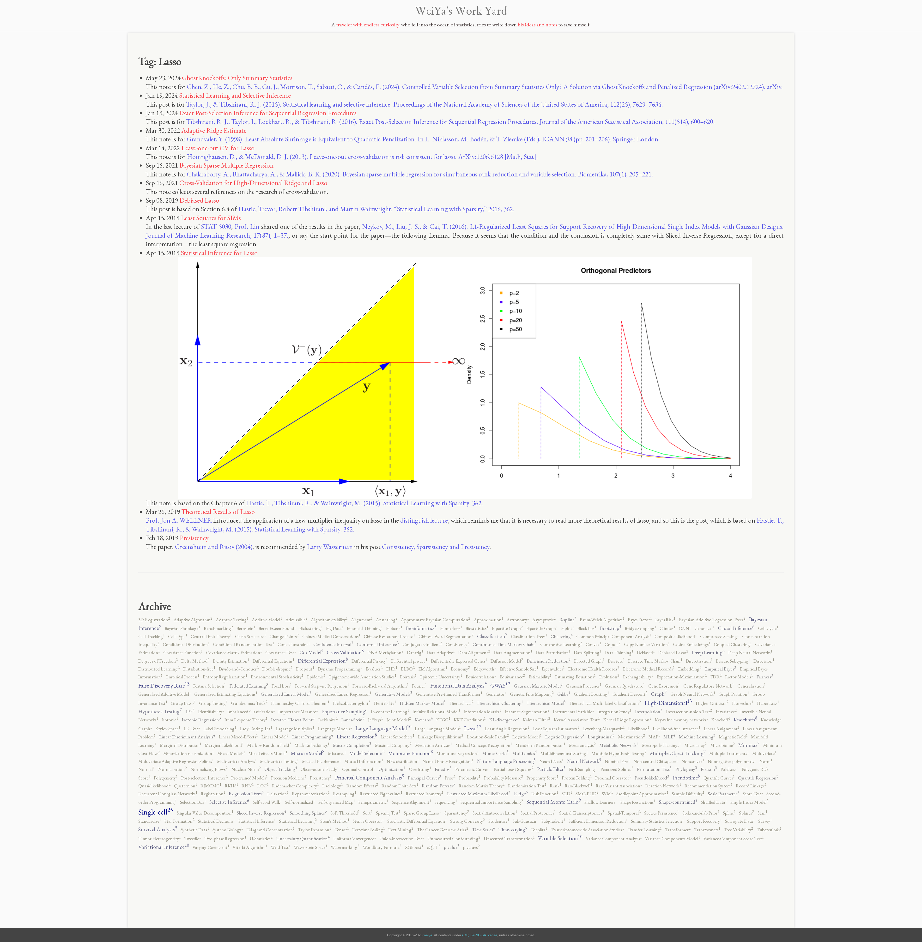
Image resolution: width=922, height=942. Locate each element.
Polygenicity (165, 778)
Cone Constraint (294, 644)
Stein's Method (334, 821)
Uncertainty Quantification (303, 838)
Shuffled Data (714, 802)
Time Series (483, 830)
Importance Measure (298, 712)
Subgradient (553, 821)
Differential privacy (409, 661)
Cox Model (311, 652)
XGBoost (414, 847)
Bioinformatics (421, 628)
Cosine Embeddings (691, 644)
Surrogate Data (740, 821)
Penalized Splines (616, 769)
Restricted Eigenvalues (381, 794)
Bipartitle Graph (542, 628)
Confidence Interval (333, 644)
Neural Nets (551, 761)
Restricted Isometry (424, 794)
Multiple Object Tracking (678, 753)
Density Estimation (231, 661)
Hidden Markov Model (423, 703)
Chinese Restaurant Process (389, 637)
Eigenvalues (553, 669)
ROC (262, 786)
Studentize (498, 821)
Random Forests (438, 786)
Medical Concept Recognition (483, 745)
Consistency (457, 644)
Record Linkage (751, 786)
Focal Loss (281, 686)
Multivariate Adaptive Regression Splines (175, 761)
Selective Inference (229, 802)
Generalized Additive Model (164, 694)
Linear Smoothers (397, 737)
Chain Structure (250, 637)
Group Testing (213, 703)
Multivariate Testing (279, 761)
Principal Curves (424, 778)
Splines (746, 813)
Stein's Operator (368, 821)
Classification (492, 636)
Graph (659, 693)
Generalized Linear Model (286, 694)
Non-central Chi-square (655, 761)
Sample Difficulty (688, 794)
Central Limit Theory (211, 637)
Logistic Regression (564, 737)
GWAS (500, 685)
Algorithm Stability (329, 620)
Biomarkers (451, 628)
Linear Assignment (721, 729)
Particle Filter (551, 769)
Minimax (748, 745)
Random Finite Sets (400, 786)
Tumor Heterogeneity (159, 839)
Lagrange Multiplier (295, 729)
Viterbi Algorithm (250, 847)
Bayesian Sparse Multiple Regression (226, 165)
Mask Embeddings (312, 745)
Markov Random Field (269, 745)
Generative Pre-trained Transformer (449, 694)
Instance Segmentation (526, 712)
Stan (762, 813)
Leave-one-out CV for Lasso (218, 148)
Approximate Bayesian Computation (435, 620)
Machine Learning (697, 737)
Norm (765, 761)
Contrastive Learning (561, 644)
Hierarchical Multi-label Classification (605, 703)
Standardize (149, 821)
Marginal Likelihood (224, 745)
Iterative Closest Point (293, 720)
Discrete (616, 661)
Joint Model (398, 720)
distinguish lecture (424, 520)
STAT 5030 (216, 226)
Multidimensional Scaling (564, 753)
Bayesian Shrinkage (182, 628)
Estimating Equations (575, 677)
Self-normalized (300, 802)
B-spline (567, 619)
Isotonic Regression (201, 720)
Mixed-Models (231, 753)
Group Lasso (183, 703)
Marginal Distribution (180, 745)
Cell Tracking (151, 637)
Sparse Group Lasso (422, 813)
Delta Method (195, 661)
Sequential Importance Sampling (492, 802)
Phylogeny (686, 769)
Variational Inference (163, 847)
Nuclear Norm (246, 769)
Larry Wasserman (330, 546)
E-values (373, 669)
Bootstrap (610, 628)
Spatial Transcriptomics (581, 813)
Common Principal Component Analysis (613, 637)
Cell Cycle (768, 628)
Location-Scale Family (488, 737)
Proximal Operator (613, 778)
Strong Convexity (467, 821)
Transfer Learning (644, 830)
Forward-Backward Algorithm (380, 686)
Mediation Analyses (433, 745)
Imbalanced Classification (251, 712)
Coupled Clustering (733, 644)
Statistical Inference (256, 821)
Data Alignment (474, 653)
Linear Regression (357, 736)
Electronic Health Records (593, 669)
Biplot (567, 628)
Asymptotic (544, 620)
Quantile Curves (719, 778)
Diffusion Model (507, 661)
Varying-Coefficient (211, 847)
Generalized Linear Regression (343, 694)
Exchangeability (638, 677)
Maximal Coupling (393, 745)
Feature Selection (209, 686)
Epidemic (316, 677)
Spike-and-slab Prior (700, 813)
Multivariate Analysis (236, 761)
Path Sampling (583, 769)
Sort (367, 813)
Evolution (609, 677)
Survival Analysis (157, 829)
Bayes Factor (640, 620)
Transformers (707, 830)
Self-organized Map (336, 802)
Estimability (539, 677)
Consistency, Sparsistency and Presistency (435, 546)
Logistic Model (526, 737)
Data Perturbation (553, 653)
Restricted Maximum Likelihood (478, 794)
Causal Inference (736, 628)
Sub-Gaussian (525, 821)
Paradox (443, 769)
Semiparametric (373, 802)
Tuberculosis (769, 830)
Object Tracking (280, 769)
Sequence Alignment (411, 802)
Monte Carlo (495, 753)
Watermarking (345, 847)
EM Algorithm (432, 669)
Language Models (335, 729)
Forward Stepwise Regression (322, 686)
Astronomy (518, 620)
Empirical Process (182, 677)
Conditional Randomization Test (243, 644)
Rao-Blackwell (578, 786)
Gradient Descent (630, 694)
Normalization (172, 769)
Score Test (753, 794)
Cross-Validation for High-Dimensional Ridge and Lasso (253, 182)
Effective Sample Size (518, 669)
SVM (607, 794)
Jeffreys (375, 720)
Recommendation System (708, 786)
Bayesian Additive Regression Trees (712, 620)
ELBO (408, 669)
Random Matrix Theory (481, 786)
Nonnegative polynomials (732, 761)
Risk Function (544, 794)
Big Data (334, 628)
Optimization (391, 769)
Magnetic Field (733, 737)
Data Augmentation (513, 653)
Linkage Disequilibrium (440, 737)
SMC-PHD (587, 794)
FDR (716, 677)
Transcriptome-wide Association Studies (587, 830)
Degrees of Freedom (158, 661)
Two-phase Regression (225, 839)
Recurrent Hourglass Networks (167, 794)
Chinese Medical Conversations (331, 637)
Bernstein (246, 628)
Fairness (764, 677)
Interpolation (648, 711)
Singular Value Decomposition (205, 813)
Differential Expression (323, 660)
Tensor (341, 830)
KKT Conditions (469, 720)
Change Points (284, 637)
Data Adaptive (441, 653)
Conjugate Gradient (422, 644)
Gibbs (563, 694)
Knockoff (720, 720)
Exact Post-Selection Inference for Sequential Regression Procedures (268, 113)
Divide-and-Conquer (239, 669)
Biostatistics (477, 628)
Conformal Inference (378, 644)
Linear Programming (312, 737)
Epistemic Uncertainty (441, 677)
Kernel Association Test (577, 720)
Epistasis (408, 677)
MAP (654, 737)
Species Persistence (661, 813)
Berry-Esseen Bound (277, 628)
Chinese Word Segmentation (446, 637)
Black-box (586, 628)
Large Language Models (438, 729)
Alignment (361, 620)
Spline (729, 813)
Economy (460, 669)
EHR (391, 669)
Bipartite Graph (507, 628)
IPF (189, 711)
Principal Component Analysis (369, 777)
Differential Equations (273, 661)
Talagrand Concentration (270, 830)
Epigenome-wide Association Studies (362, 677)
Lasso (472, 728)
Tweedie (192, 839)
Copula (612, 644)
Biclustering (310, 628)
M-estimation (631, 737)
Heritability (385, 703)
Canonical (704, 628)
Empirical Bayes (720, 669)
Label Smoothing (219, 729)
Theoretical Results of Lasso (218, 511)
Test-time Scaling (368, 830)
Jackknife (328, 720)
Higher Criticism (712, 703)
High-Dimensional (668, 702)
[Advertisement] (461, 884)
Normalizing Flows (209, 769)
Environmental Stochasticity (277, 677)
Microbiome (722, 745)
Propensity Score (542, 778)
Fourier (419, 686)
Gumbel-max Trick (249, 703)
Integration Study (614, 712)
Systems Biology (227, 830)
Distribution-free (199, 669)
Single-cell (155, 812)
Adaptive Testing (232, 620)
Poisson (709, 769)
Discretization (699, 661)
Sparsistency (456, 813)
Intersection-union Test (689, 712)
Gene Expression (664, 686)
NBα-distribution (403, 761)
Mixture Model (307, 753)
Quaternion (185, 786)
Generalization (751, 686)
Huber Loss (768, 703)
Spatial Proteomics (538, 813)
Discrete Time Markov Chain (655, 661)
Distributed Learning (159, 669)
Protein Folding (577, 778)
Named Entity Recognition (447, 761)
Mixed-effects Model (268, 753)
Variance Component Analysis (614, 839)
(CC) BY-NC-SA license (479, 935)
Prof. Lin (247, 226)
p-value (451, 847)
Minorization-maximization (188, 753)
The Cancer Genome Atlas (442, 830)
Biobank (394, 628)
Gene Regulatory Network (708, 686)
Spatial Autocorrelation (495, 813)
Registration (213, 794)
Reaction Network (663, 786)
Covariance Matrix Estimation (234, 653)
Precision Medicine (288, 778)
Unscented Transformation (509, 839)
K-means (423, 720)
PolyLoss (729, 769)
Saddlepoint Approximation (642, 794)
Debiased (646, 653)
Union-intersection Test (401, 839)
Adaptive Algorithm (193, 620)
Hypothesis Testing (160, 711)
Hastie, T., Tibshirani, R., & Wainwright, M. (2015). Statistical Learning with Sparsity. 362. (364, 503)
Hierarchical (461, 703)
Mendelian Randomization (540, 745)
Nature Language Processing (506, 761)
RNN (248, 786)
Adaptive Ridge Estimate (213, 130)
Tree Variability (738, 830)
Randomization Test (527, 786)
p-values (471, 847)
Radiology (332, 786)
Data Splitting (587, 653)
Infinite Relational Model (436, 712)
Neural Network (584, 761)
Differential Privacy (370, 661)
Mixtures (337, 753)
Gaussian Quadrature (625, 686)
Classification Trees (529, 637)
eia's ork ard (461, 10)
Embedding (689, 669)
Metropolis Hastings (661, 745)
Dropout (305, 669)
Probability (469, 778)
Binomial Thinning (364, 628)
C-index (667, 628)
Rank (555, 786)
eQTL (433, 847)
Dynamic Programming (340, 669)
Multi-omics (524, 753)
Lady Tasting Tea (256, 729)
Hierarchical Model (546, 703)
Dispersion (763, 661)
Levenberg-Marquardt (603, 729)
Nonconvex (692, 761)
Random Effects (362, 786)
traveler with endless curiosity (367, 24)
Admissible (296, 620)
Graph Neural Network (692, 694)
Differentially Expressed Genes (459, 661)
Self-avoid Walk (267, 802)
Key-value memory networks (681, 720)
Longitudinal (601, 737)
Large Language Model (383, 728)
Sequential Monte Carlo (554, 801)
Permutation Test (654, 769)
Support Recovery (704, 821)
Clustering (562, 636)
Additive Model (267, 620)
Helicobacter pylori (351, 703)
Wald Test (280, 847)
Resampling (344, 794)
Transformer (678, 830)
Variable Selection (560, 838)
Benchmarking (218, 628)
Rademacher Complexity (295, 786)
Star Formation (179, 821)
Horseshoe (742, 703)
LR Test (192, 729)
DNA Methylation (385, 653)
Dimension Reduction (548, 661)
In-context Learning (390, 712)
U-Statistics (261, 839)
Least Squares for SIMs (211, 217)
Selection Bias (193, 802)
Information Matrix (482, 712)
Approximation (488, 620)
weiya (428, 935)
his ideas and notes (537, 24)
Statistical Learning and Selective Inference (235, 95)
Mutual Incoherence (321, 761)
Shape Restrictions (637, 802)
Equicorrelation (481, 677)
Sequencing (446, 802)
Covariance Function (182, 653)
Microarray (695, 745)
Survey (765, 821)
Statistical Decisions (216, 821)
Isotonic (170, 720)
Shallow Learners (600, 802)
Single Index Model (749, 802)
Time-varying (512, 829)
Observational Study (320, 769)
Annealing (386, 620)
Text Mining (400, 830)
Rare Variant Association (619, 786)
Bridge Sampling (640, 628)
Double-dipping (277, 669)
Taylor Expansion (314, 830)
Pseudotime (686, 777)
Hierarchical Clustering (500, 703)
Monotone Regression (458, 753)
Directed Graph (589, 661)
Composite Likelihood (676, 637)
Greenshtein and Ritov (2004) (213, 546)
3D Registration (154, 620)
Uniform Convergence (354, 839)
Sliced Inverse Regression (261, 813)
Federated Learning (248, 686)
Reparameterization (310, 794)
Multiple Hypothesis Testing (618, 753)
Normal (146, 769)
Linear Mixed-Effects (238, 737)
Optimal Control (358, 769)
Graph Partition (734, 694)
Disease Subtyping (733, 661)
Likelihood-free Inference (676, 729)
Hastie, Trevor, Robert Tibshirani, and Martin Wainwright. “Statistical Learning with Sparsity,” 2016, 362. (376, 209)
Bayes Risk (665, 620)
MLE (669, 737)
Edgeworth (484, 669)
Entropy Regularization (225, 677)
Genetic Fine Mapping (532, 694)
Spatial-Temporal (624, 813)
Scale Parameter (723, 794)
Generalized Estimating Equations (225, 694)
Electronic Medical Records (648, 669)
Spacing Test (388, 813)
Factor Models (739, 677)
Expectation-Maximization (681, 677)
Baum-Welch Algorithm (602, 620)
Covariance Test (280, 653)
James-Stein (352, 720)
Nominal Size (617, 761)
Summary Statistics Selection (657, 821)
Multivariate (764, 753)
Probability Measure (503, 778)
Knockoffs (745, 719)
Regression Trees (246, 793)
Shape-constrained (678, 802)
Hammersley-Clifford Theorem (300, 703)
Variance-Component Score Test (734, 839)
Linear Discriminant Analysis (187, 737)
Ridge (521, 793)
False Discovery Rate (164, 685)
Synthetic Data (195, 830)
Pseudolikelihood (651, 778)
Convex (593, 644)
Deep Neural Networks (750, 653)
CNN (685, 628)
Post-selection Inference (204, 778)
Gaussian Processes (583, 686)
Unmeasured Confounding (453, 839)
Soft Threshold (344, 813)
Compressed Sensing (719, 637)
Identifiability (211, 712)
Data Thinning (619, 653)
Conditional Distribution (186, 644)
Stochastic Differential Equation (417, 821)
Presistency (194, 537)
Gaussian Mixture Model (538, 686)
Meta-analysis (582, 745)
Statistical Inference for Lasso (219, 252)
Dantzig (415, 653)
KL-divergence (504, 720)
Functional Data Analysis (458, 685)
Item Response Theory (245, 720)
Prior (450, 778)
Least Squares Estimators (556, 729)
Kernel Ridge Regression (627, 720)
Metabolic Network (618, 745)
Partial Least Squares (513, 769)
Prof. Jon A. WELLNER (179, 520)
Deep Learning (708, 652)
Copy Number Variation (646, 644)
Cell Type (177, 637)
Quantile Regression (758, 778)
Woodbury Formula (382, 847)
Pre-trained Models (249, 778)
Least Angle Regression (507, 729)
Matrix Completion (352, 745)
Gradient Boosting (591, 694)
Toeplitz (538, 830)
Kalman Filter (536, 720)
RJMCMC (210, 786)
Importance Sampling (344, 711)
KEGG (443, 720)
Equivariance (512, 677)
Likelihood (638, 729)
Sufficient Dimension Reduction (598, 821)
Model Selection (367, 753)
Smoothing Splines (308, 813)
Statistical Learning (298, 821)
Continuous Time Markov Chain (505, 644)
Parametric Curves (472, 769)
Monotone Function (410, 753)
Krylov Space (167, 729)
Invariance (726, 712)
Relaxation (277, 794)
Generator (496, 694)
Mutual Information (363, 761)
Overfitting (420, 769)
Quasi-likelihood (154, 786)
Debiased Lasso (199, 200)
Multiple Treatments (729, 753)
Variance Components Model (672, 839)
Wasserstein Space (310, 847)
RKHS (231, 786)
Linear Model (274, 737)
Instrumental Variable (573, 712)
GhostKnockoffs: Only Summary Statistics (237, 77)
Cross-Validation (345, 652)
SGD (567, 794)
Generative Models (393, 694)
